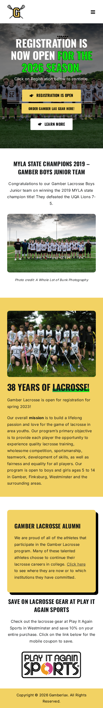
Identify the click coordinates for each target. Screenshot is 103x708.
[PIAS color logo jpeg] (51, 653)
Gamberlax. (59, 695)
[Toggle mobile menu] (93, 12)
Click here (76, 564)
